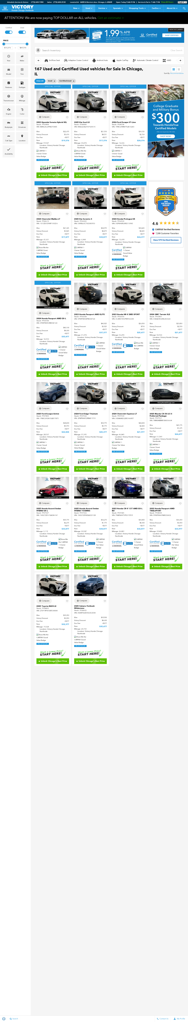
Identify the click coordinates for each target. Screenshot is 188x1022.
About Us (171, 8)
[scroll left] (38, 60)
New (75, 8)
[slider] (3, 44)
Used (88, 8)
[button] (184, 8)
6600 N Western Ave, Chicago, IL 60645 (96, 2)
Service (101, 8)
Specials (117, 8)
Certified (8, 28)
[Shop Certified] (109, 35)
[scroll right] (180, 60)
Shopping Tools (136, 8)
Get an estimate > (111, 18)
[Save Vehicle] (67, 117)
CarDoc (155, 8)
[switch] (8, 30)
